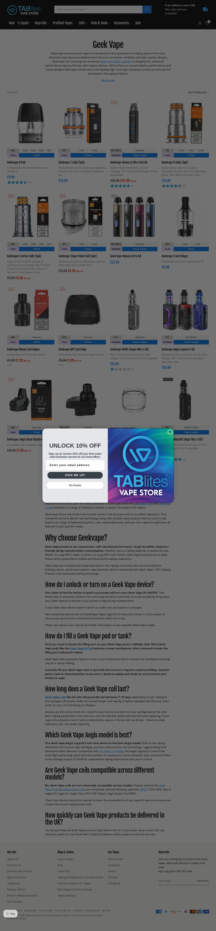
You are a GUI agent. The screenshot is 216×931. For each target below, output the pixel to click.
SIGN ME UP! (75, 475)
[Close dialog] (170, 432)
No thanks (75, 485)
